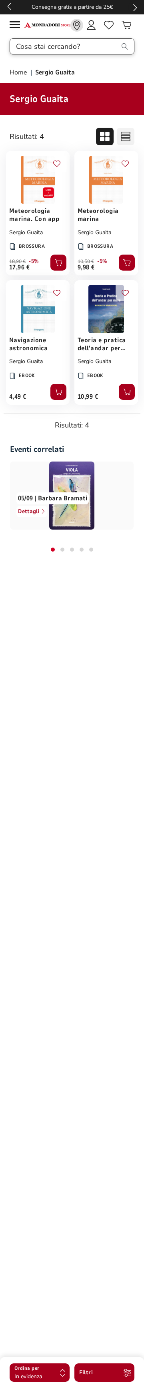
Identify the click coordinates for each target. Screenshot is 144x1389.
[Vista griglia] (105, 136)
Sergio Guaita (26, 232)
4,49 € (17, 396)
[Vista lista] (125, 136)
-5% (34, 261)
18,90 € (17, 261)
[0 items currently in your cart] (126, 25)
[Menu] (17, 26)
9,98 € (86, 267)
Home (19, 72)
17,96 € (19, 267)
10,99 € (88, 396)
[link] (76, 25)
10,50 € (86, 261)
